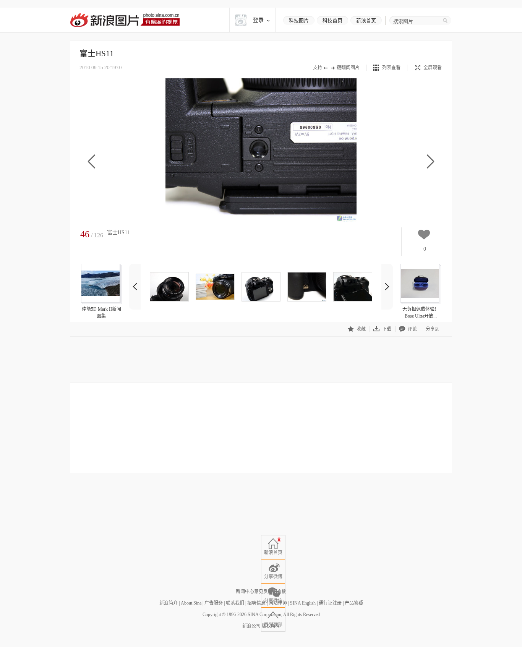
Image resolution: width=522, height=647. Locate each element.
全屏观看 (432, 67)
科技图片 (299, 20)
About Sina (191, 603)
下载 (386, 329)
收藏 (361, 329)
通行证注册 (330, 603)
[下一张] (430, 161)
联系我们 (235, 603)
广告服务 (213, 603)
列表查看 (391, 67)
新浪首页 (366, 20)
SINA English (303, 603)
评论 (412, 329)
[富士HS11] (169, 287)
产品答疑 (354, 603)
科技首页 (332, 20)
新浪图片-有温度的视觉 (125, 20)
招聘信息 (256, 603)
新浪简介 (168, 603)
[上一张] (91, 161)
